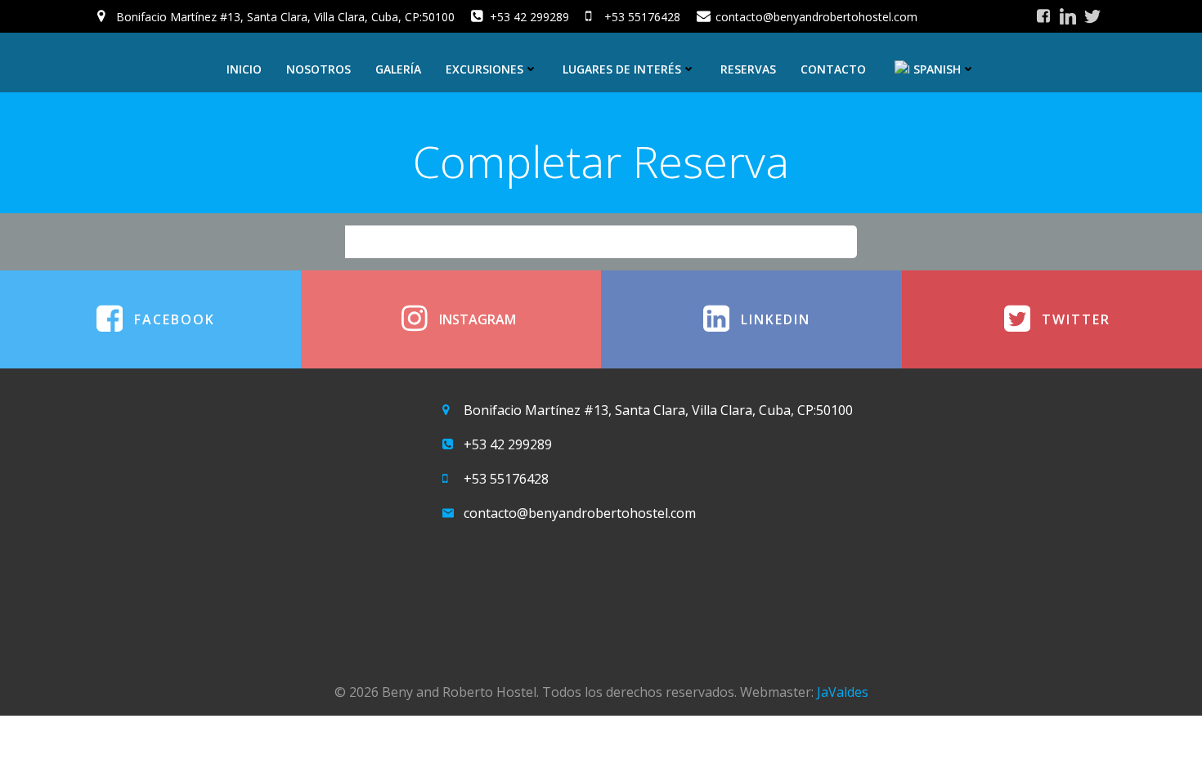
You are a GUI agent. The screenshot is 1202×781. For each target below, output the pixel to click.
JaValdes (842, 692)
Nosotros (318, 69)
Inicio (244, 69)
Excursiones (484, 69)
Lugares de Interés (622, 69)
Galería (398, 69)
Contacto (833, 69)
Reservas (748, 69)
